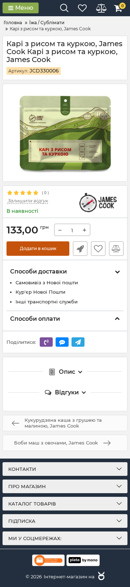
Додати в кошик (38, 248)
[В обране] (98, 248)
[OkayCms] (100, 576)
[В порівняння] (116, 248)
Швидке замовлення (80, 248)
